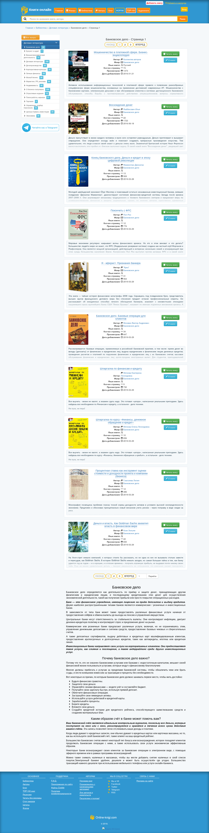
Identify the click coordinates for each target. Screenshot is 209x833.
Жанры (71, 10)
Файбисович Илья (131, 109)
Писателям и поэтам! (90, 798)
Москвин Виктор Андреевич (136, 322)
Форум (26, 808)
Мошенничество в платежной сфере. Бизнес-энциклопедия (121, 53)
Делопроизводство (36, 65)
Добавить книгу (155, 2)
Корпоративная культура (38, 69)
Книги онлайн (40, 9)
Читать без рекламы (32, 797)
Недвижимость (34, 85)
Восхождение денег (121, 105)
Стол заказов (29, 801)
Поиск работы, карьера (37, 97)
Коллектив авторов (132, 59)
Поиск (182, 18)
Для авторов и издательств (86, 793)
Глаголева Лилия (131, 480)
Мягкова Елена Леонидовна (136, 426)
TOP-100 (131, 10)
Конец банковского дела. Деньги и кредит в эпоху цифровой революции (120, 159)
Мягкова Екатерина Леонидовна (131, 374)
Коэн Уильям (129, 530)
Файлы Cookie (57, 787)
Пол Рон (127, 214)
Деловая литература (33, 42)
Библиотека (86, 10)
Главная (59, 10)
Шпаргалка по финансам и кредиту (121, 368)
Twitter (114, 787)
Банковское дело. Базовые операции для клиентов (121, 317)
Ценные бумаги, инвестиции (39, 111)
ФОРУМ (120, 10)
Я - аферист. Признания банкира (120, 263)
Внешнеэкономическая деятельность (34, 56)
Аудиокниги (143, 10)
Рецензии (27, 794)
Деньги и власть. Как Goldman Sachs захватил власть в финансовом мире (120, 524)
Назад (111, 44)
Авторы (101, 10)
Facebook (115, 784)
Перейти (152, 576)
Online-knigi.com (106, 817)
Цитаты (26, 804)
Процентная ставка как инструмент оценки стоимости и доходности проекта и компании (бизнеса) (121, 473)
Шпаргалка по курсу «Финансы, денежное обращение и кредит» (121, 420)
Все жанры (31, 37)
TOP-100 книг (29, 791)
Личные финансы (35, 73)
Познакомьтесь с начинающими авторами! (87, 786)
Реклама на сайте (144, 780)
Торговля (31, 101)
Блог (110, 10)
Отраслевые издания (37, 93)
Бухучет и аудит (34, 51)
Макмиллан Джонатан (133, 164)
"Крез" (126, 267)
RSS (113, 793)
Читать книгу (171, 53)
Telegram (115, 790)
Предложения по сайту (62, 784)
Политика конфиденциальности (61, 792)
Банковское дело (35, 47)
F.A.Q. (54, 780)
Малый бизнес (34, 77)
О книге (171, 60)
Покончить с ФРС (121, 210)
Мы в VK (115, 781)
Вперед (140, 44)
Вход (184, 9)
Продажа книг (86, 780)
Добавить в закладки (176, 2)
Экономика (32, 115)
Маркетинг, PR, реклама (38, 81)
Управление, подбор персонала (33, 106)
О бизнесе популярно (37, 89)
